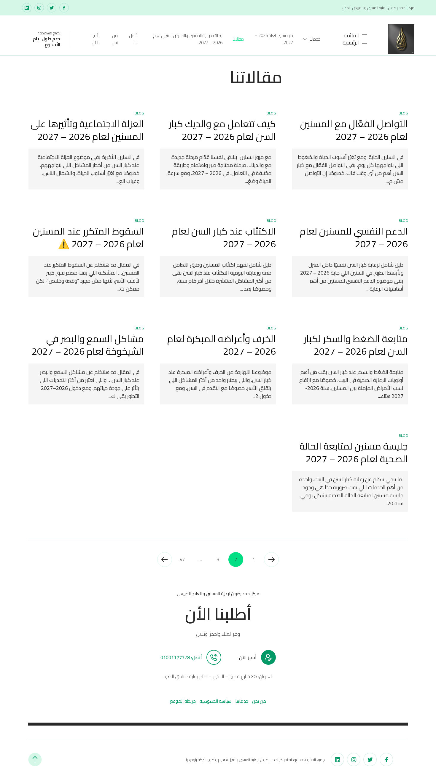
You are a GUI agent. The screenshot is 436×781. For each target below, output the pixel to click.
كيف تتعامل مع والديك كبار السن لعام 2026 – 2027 (222, 130)
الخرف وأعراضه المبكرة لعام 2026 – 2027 (221, 345)
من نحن (115, 39)
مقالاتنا (238, 39)
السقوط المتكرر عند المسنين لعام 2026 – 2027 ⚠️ (88, 237)
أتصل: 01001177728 (181, 657)
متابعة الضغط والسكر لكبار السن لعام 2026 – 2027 (356, 345)
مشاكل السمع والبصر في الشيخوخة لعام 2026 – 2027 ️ (87, 345)
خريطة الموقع (183, 701)
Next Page (164, 559)
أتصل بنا (133, 39)
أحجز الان (248, 657)
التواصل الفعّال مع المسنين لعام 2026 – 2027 (354, 130)
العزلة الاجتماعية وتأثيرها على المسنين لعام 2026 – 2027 (87, 130)
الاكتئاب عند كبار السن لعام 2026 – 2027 (224, 237)
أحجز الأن (94, 39)
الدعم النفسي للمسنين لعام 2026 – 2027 (354, 237)
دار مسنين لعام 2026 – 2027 (273, 39)
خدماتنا (315, 39)
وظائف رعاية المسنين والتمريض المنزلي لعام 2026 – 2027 (187, 39)
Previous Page (271, 559)
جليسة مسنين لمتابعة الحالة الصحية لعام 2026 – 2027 (354, 452)
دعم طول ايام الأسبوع (46, 41)
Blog (403, 113)
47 (182, 559)
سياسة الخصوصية (215, 701)
